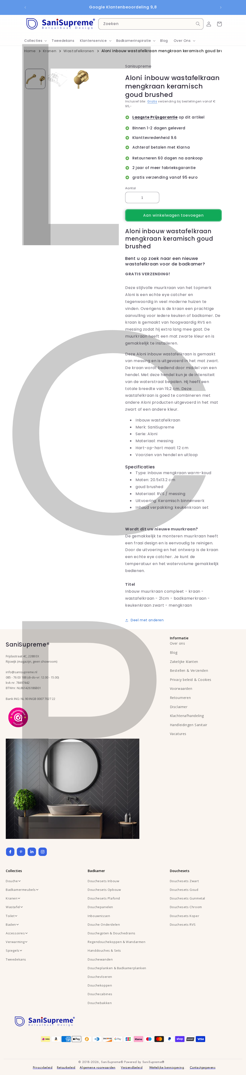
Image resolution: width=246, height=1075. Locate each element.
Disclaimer (179, 706)
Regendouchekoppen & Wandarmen (116, 942)
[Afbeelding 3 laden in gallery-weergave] (79, 79)
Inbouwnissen (99, 916)
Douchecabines (100, 994)
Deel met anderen (147, 620)
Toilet (10, 916)
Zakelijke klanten (184, 661)
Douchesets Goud (184, 889)
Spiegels (12, 950)
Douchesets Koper (184, 916)
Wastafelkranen (78, 50)
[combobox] (150, 24)
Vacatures (178, 733)
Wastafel (13, 907)
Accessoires (15, 933)
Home (30, 50)
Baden (11, 924)
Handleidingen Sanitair (188, 725)
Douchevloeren (100, 976)
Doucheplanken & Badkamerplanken (117, 968)
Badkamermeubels (21, 889)
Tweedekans (16, 959)
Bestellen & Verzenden (189, 670)
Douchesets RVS (183, 924)
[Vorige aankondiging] (25, 7)
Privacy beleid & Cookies (190, 679)
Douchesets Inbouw (103, 881)
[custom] (21, 851)
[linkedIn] (31, 851)
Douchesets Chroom (186, 907)
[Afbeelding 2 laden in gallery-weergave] (57, 79)
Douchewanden (100, 959)
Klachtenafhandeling (187, 715)
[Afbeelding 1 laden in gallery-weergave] (35, 79)
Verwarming (15, 942)
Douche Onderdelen (104, 924)
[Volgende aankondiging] (220, 7)
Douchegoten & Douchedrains (111, 933)
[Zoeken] (198, 24)
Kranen (49, 50)
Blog (174, 652)
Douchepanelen (100, 907)
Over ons (177, 643)
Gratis (152, 101)
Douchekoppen (100, 985)
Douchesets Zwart (184, 881)
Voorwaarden (181, 688)
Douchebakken (100, 1003)
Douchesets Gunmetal (187, 898)
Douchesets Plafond (104, 898)
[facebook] (10, 851)
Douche (12, 881)
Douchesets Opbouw (104, 889)
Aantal (130, 188)
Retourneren (180, 697)
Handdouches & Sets (104, 950)
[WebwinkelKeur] (18, 717)
